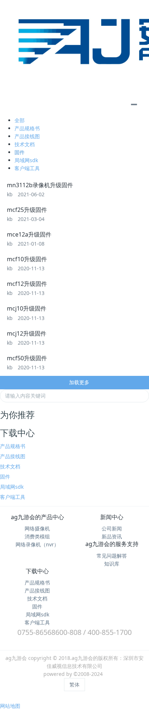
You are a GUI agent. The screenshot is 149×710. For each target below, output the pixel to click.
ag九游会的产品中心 (37, 517)
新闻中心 (111, 517)
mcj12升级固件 (26, 333)
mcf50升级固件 (27, 358)
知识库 (111, 563)
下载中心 (37, 571)
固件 (19, 152)
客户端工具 (27, 168)
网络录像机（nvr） (37, 544)
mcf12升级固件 (27, 284)
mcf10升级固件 (27, 259)
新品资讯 (112, 536)
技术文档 (24, 144)
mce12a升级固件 (29, 234)
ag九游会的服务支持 (112, 544)
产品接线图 (27, 136)
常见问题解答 (112, 555)
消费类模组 (37, 536)
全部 (19, 120)
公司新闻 (112, 528)
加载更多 (78, 382)
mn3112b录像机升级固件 (40, 185)
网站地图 (10, 705)
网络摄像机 (37, 528)
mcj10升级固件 (26, 308)
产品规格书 (27, 128)
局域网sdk (26, 160)
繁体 (74, 684)
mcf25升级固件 (27, 210)
